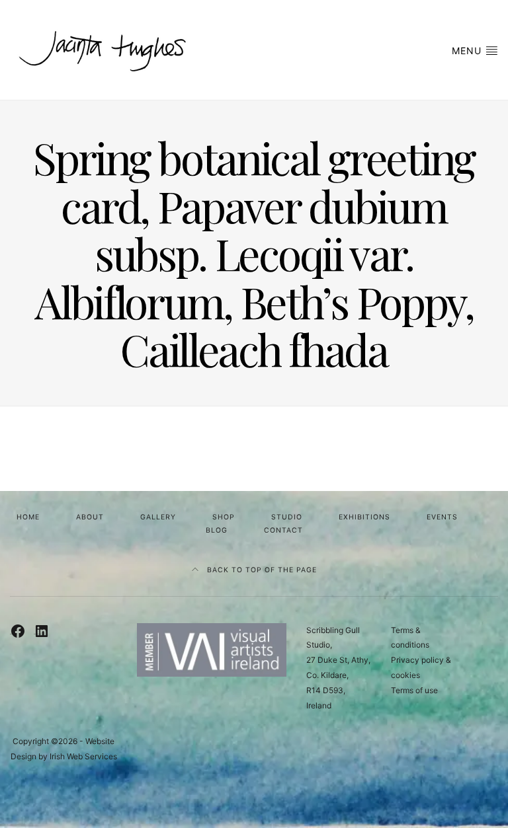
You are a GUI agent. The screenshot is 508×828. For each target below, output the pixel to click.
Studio (286, 517)
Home (28, 517)
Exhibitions (364, 517)
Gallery (158, 517)
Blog (217, 530)
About (90, 517)
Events (442, 517)
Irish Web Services (83, 756)
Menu (468, 50)
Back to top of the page (260, 570)
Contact (283, 530)
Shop (223, 517)
